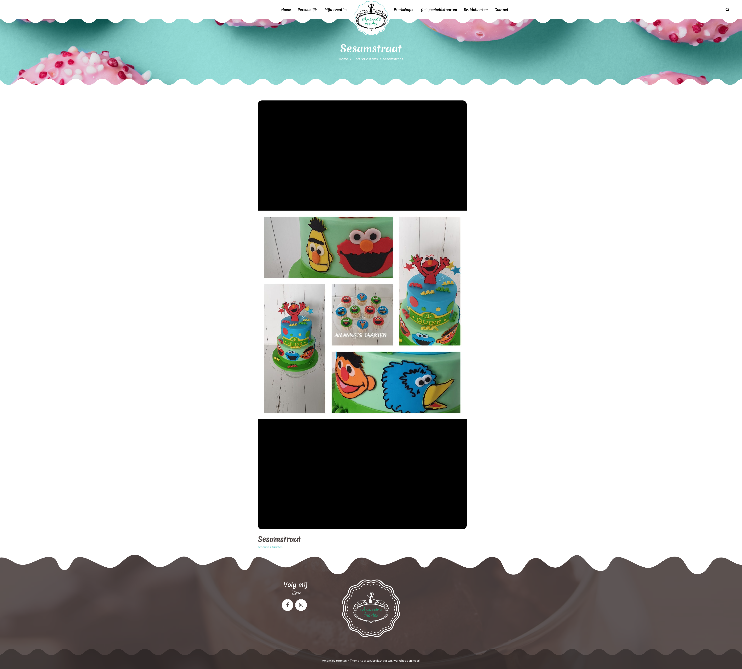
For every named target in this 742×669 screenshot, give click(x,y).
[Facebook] (287, 605)
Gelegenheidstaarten (439, 9)
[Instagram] (301, 605)
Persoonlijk (307, 9)
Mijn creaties (336, 9)
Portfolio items (367, 59)
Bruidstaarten (476, 9)
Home (286, 9)
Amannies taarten (270, 547)
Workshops (403, 9)
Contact (501, 9)
